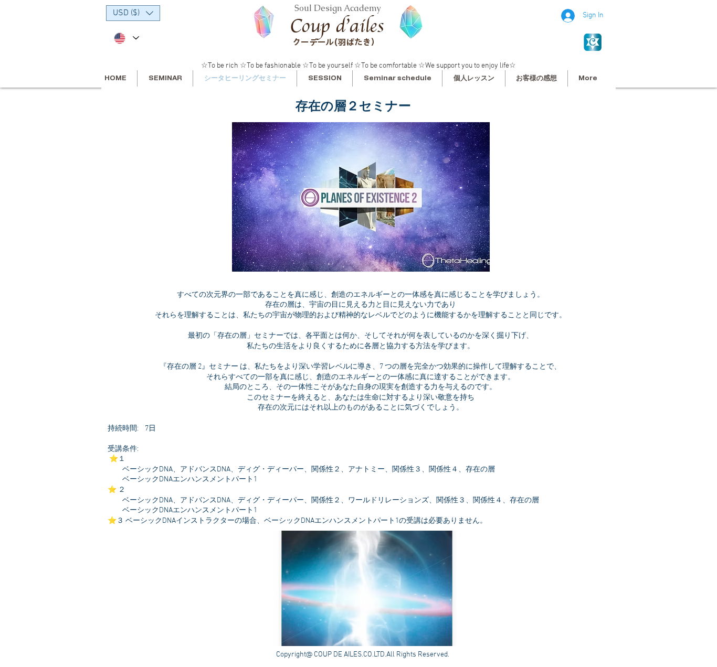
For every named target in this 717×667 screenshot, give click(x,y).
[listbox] (133, 13)
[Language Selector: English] (126, 38)
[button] (133, 13)
